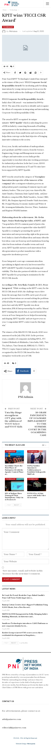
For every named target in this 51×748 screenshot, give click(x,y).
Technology (8, 27)
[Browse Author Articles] (25, 387)
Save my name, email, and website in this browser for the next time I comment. (23, 572)
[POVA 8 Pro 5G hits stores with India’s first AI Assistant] (36, 484)
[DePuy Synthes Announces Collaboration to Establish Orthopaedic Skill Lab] (36, 456)
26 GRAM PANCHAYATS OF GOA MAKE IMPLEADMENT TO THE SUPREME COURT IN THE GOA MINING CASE (37, 423)
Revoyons (31, 744)
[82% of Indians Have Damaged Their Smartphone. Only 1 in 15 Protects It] (14, 484)
